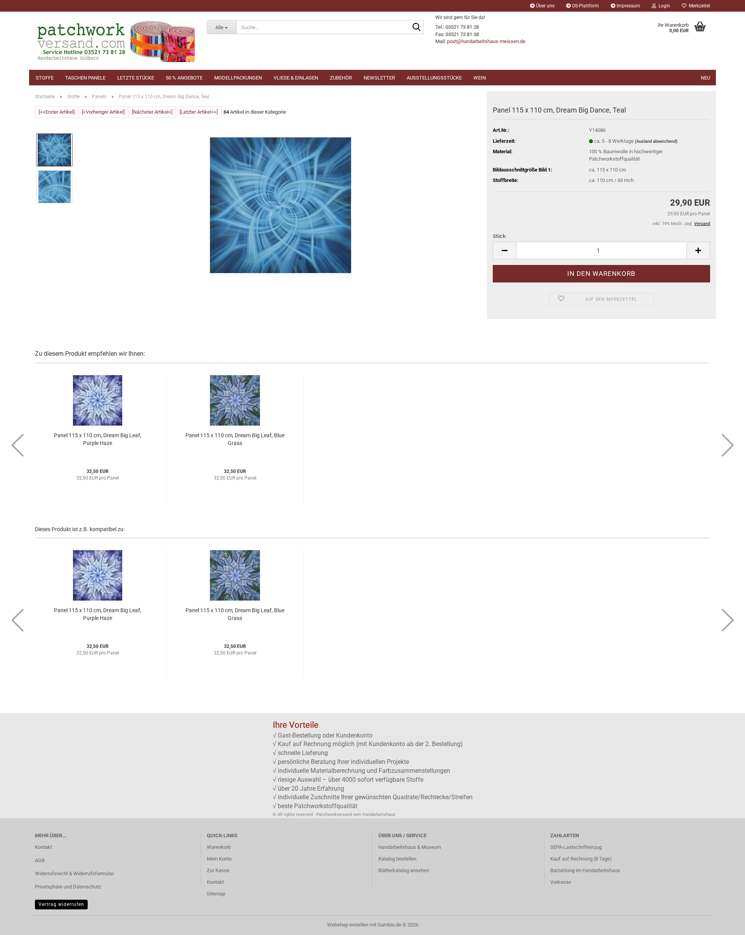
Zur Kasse (218, 870)
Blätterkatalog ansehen (403, 870)
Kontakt (43, 847)
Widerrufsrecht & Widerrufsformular (74, 873)
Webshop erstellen (347, 925)
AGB (40, 860)
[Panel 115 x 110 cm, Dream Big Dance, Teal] (280, 205)
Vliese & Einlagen (296, 78)
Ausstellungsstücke (434, 78)
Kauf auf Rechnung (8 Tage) (581, 859)
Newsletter (379, 78)
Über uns (544, 6)
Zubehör (341, 78)
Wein (479, 78)
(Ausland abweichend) (656, 141)
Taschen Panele (85, 78)
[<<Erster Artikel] (56, 112)
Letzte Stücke (135, 78)
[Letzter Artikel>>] (199, 112)
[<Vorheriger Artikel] (103, 112)
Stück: (500, 236)
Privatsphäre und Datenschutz (68, 887)
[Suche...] (416, 28)
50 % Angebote (184, 78)
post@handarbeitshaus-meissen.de (486, 41)
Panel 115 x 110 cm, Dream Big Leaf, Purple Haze (97, 439)
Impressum (627, 6)
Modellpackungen (238, 78)
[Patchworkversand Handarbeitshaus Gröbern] (115, 41)
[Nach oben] (723, 923)
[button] (504, 250)
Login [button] (663, 6)
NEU (705, 78)
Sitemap (216, 894)
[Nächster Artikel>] (152, 112)
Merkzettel (698, 6)
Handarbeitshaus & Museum (409, 847)
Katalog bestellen (397, 859)
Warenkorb (219, 847)
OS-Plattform (585, 6)
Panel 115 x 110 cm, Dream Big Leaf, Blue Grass (234, 439)
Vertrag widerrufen (61, 904)
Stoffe (45, 78)
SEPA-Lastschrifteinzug (576, 847)
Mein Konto (219, 859)
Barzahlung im (566, 870)
